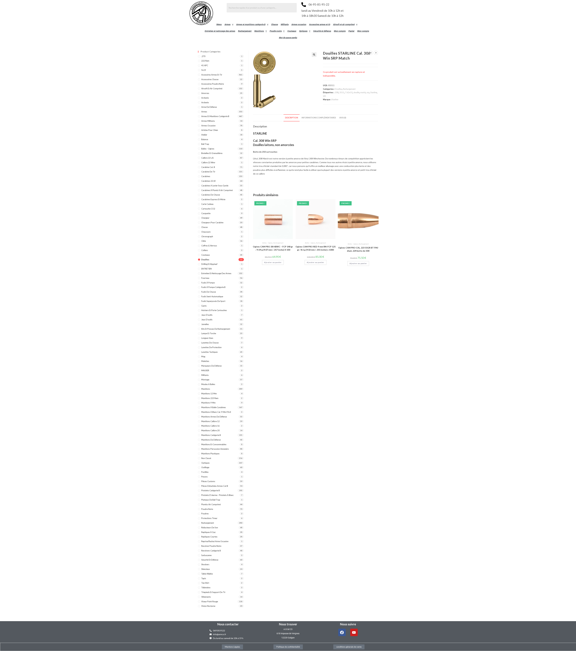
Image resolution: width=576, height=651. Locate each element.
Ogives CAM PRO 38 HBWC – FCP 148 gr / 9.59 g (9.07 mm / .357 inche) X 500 (273, 248)
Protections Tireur (209, 518)
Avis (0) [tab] (342, 118)
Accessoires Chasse (209, 79)
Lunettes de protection (211, 347)
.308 (336, 92)
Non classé (206, 458)
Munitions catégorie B (211, 435)
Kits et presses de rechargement (215, 329)
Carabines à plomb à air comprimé (217, 190)
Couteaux (291, 31)
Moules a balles (208, 384)
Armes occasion (298, 24)
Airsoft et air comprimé (344, 24)
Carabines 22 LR (208, 181)
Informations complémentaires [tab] (319, 118)
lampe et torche (208, 333)
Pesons (204, 476)
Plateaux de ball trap (210, 500)
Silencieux (205, 569)
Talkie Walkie (207, 574)
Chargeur (205, 218)
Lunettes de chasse (210, 342)
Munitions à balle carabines (213, 407)
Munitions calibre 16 (210, 426)
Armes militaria (208, 121)
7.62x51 (349, 92)
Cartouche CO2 (208, 208)
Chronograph (207, 236)
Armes (228, 24)
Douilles (338, 89)
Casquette (205, 213)
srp (368, 92)
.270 (203, 56)
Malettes (205, 361)
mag (203, 356)
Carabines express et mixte (213, 199)
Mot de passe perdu (288, 37)
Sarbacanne (206, 555)
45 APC (204, 65)
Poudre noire (276, 31)
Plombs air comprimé (211, 504)
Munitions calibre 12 (210, 421)
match (363, 92)
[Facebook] (342, 632)
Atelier (204, 135)
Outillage (205, 467)
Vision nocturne (208, 606)
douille (356, 92)
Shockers (205, 564)
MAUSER (205, 370)
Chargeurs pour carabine (212, 222)
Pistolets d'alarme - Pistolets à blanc (217, 495)
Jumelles (205, 324)
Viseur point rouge (209, 601)
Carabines (205, 176)
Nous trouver (288, 624)
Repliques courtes (209, 536)
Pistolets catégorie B (210, 490)
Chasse (274, 24)
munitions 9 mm (208, 402)
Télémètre (205, 587)
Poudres (205, 513)
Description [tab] (291, 118)
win (324, 96)
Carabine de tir (208, 171)
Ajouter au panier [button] (273, 262)
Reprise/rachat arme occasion (214, 541)
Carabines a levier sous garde (214, 185)
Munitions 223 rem (209, 398)
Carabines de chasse (210, 195)
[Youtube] (354, 632)
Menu (219, 24)
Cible (203, 241)
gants (204, 306)
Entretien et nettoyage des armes (220, 31)
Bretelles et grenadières (211, 153)
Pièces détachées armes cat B (214, 486)
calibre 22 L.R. (207, 158)
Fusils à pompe (208, 282)
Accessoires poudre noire (212, 84)
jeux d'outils (206, 315)
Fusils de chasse (208, 292)
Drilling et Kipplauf (209, 264)
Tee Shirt (205, 583)
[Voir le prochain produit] (376, 53)
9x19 (203, 70)
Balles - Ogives (267, 243)
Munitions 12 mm (209, 393)
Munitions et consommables (213, 444)
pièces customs (208, 481)
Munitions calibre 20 (210, 430)
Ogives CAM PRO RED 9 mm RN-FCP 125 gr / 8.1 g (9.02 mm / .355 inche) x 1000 (316, 248)
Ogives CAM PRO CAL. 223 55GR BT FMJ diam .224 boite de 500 (358, 249)
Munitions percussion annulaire (215, 449)
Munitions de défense (211, 440)
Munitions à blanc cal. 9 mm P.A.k (216, 412)
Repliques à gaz (208, 532)
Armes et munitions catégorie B (251, 24)
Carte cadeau (207, 204)
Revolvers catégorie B (211, 550)
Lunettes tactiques (209, 352)
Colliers (204, 250)
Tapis (203, 578)
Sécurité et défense (322, 31)
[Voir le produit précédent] (371, 53)
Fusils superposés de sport (213, 301)
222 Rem (205, 61)
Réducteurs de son (209, 527)
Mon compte (340, 31)
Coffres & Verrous (209, 245)
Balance (204, 139)
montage (205, 379)
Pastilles (204, 472)
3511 (341, 92)
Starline (373, 92)
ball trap (205, 144)
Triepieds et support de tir (213, 592)
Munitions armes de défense (214, 416)
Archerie (205, 98)
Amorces (205, 93)
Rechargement (245, 31)
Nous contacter (228, 624)
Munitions (259, 31)
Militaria (285, 24)
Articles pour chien (209, 130)
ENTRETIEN (206, 269)
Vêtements (206, 597)
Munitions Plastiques (210, 453)
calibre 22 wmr (208, 162)
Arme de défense (209, 107)
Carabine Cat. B (208, 167)
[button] (229, 24)
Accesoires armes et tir (319, 24)
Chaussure (205, 232)
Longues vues (207, 338)
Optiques (303, 31)
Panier (351, 31)
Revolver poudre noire (211, 546)
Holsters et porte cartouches (214, 310)
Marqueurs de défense (211, 366)
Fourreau (205, 278)
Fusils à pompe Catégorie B (213, 287)
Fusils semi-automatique (212, 296)
